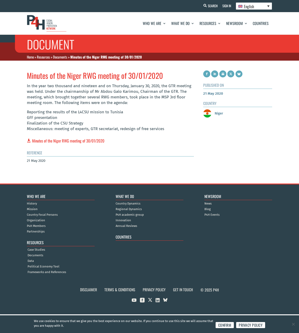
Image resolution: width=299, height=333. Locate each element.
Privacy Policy (154, 289)
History (32, 203)
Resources (207, 23)
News (208, 203)
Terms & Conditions (119, 289)
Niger (218, 113)
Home (30, 56)
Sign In (226, 5)
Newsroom (234, 23)
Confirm (224, 325)
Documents (60, 56)
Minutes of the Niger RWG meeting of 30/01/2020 (68, 141)
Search (213, 5)
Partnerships (36, 231)
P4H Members (36, 226)
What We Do (180, 23)
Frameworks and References (47, 272)
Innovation (123, 220)
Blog (207, 209)
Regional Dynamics (129, 209)
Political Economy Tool (43, 266)
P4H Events (212, 214)
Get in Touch (183, 289)
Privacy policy (251, 325)
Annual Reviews (126, 226)
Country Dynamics (128, 203)
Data (31, 261)
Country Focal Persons (42, 214)
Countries (261, 23)
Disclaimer (88, 289)
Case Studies (36, 249)
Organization (36, 220)
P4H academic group (130, 214)
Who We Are (152, 23)
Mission (32, 209)
